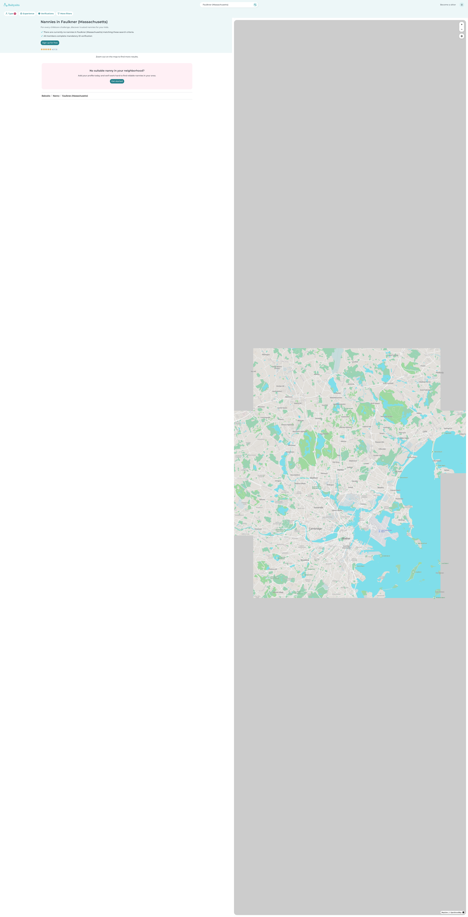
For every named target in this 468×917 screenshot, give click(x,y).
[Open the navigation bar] (461, 4)
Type (11, 13)
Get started (117, 81)
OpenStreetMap (456, 912)
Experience (28, 13)
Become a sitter (448, 5)
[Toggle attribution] (463, 912)
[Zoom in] (461, 24)
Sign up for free (50, 43)
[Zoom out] (461, 29)
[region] (350, 467)
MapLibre (445, 912)
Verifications (47, 13)
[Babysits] (12, 5)
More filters (66, 13)
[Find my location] (461, 36)
